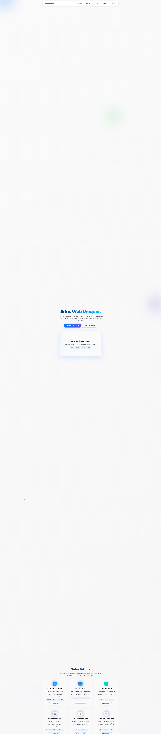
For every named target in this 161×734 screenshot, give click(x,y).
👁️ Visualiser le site (54, 703)
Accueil (80, 3)
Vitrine (96, 3)
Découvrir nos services (89, 325)
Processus (104, 3)
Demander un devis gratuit (72, 325)
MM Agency (49, 3)
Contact (113, 3)
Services (88, 3)
